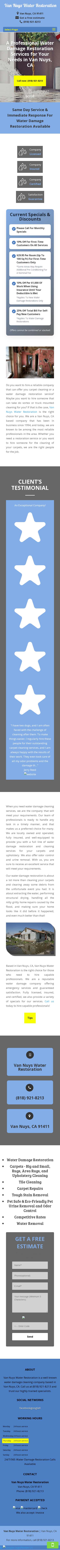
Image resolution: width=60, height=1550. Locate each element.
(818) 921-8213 (31, 22)
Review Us (27, 1547)
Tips (30, 1018)
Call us (49, 1001)
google (35, 1408)
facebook (25, 1408)
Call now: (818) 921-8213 (30, 80)
